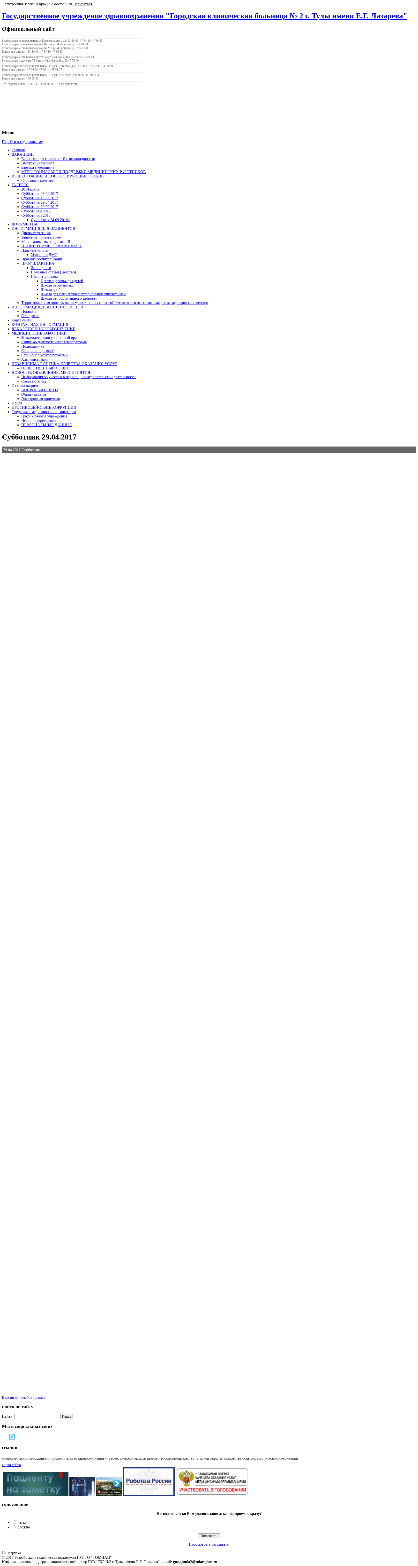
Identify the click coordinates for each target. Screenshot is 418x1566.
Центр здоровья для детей (62, 281)
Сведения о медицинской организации (44, 412)
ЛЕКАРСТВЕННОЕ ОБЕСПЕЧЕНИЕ (43, 329)
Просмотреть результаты (209, 1544)
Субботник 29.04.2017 (39, 202)
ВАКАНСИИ (23, 154)
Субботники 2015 (36, 211)
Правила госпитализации (42, 259)
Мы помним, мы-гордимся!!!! (45, 242)
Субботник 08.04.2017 (39, 194)
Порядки (28, 311)
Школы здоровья (45, 276)
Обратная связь (33, 394)
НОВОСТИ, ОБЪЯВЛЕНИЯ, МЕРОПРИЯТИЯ (51, 372)
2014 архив (30, 189)
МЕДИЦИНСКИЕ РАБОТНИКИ (39, 333)
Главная (18, 150)
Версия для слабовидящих (23, 1397)
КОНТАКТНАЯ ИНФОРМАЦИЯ (40, 324)
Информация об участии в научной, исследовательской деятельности (78, 377)
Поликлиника (32, 346)
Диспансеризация (36, 233)
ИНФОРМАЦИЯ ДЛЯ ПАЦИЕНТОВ (43, 228)
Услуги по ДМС (44, 255)
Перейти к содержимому (22, 142)
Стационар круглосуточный (44, 355)
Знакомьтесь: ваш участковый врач (49, 338)
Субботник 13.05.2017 (39, 198)
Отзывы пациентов (28, 386)
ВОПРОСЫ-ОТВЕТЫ (39, 390)
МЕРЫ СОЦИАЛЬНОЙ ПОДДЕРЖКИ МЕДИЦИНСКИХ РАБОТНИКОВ (83, 172)
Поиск (17, 403)
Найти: (8, 1416)
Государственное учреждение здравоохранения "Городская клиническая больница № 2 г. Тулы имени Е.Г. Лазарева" (204, 15)
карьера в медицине (37, 167)
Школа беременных (57, 285)
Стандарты (30, 316)
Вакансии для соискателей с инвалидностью (58, 159)
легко (22, 1522)
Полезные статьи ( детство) (53, 272)
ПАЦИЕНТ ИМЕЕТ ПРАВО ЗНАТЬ (51, 246)
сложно (24, 1527)
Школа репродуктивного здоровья (69, 298)
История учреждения (38, 420)
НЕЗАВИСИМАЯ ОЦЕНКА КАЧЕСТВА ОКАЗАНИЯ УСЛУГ (64, 364)
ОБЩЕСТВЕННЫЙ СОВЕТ (45, 368)
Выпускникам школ (37, 163)
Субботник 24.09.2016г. (50, 220)
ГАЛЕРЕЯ (20, 185)
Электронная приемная (40, 399)
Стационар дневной (37, 351)
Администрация (34, 359)
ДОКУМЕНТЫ (24, 224)
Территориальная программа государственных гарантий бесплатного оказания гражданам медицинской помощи (114, 303)
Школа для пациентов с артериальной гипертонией (83, 294)
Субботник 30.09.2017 (39, 207)
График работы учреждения (44, 416)
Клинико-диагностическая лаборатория (54, 342)
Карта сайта (21, 320)
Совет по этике (33, 381)
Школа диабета (53, 290)
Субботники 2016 (36, 215)
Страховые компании (39, 180)
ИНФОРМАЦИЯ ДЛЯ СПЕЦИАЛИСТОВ (47, 307)
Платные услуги (34, 250)
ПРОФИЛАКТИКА (37, 263)
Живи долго (41, 268)
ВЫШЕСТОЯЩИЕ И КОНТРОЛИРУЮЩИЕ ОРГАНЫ (58, 176)
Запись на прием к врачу (41, 237)
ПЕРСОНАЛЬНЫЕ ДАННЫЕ (46, 425)
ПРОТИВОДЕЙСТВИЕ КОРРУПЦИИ (44, 407)
